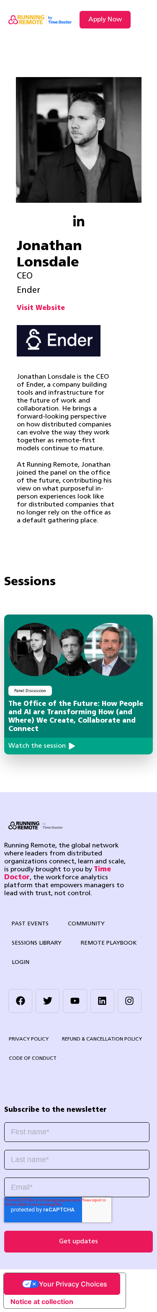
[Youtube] (75, 1001)
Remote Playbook (109, 943)
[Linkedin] (102, 1001)
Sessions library (37, 943)
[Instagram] (130, 1001)
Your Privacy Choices (73, 1284)
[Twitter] (47, 1001)
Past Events (30, 924)
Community (86, 924)
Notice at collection (41, 1301)
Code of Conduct (33, 1058)
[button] (142, 20)
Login (20, 962)
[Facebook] (20, 1001)
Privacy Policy (29, 1039)
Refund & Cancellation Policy (102, 1039)
